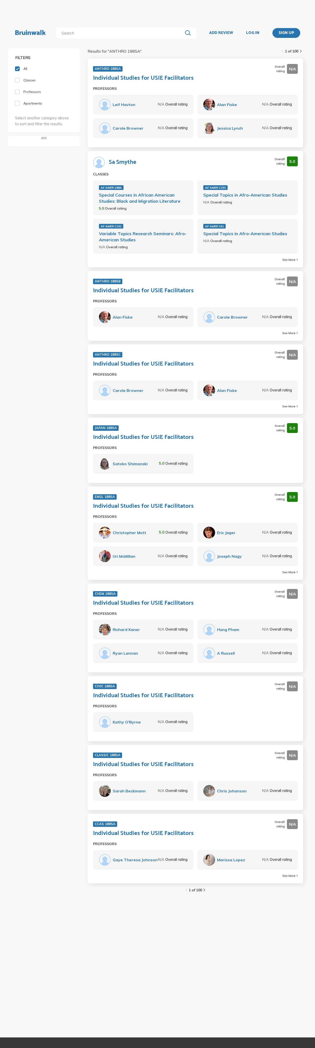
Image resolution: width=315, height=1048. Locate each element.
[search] (120, 33)
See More (289, 260)
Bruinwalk (30, 33)
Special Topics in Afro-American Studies (245, 195)
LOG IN (252, 33)
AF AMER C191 (111, 226)
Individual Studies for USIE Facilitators (143, 78)
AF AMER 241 (214, 226)
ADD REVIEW (221, 33)
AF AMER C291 (215, 187)
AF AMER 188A (111, 187)
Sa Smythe (122, 162)
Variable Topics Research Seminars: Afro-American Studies (143, 237)
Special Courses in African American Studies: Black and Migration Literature (139, 198)
